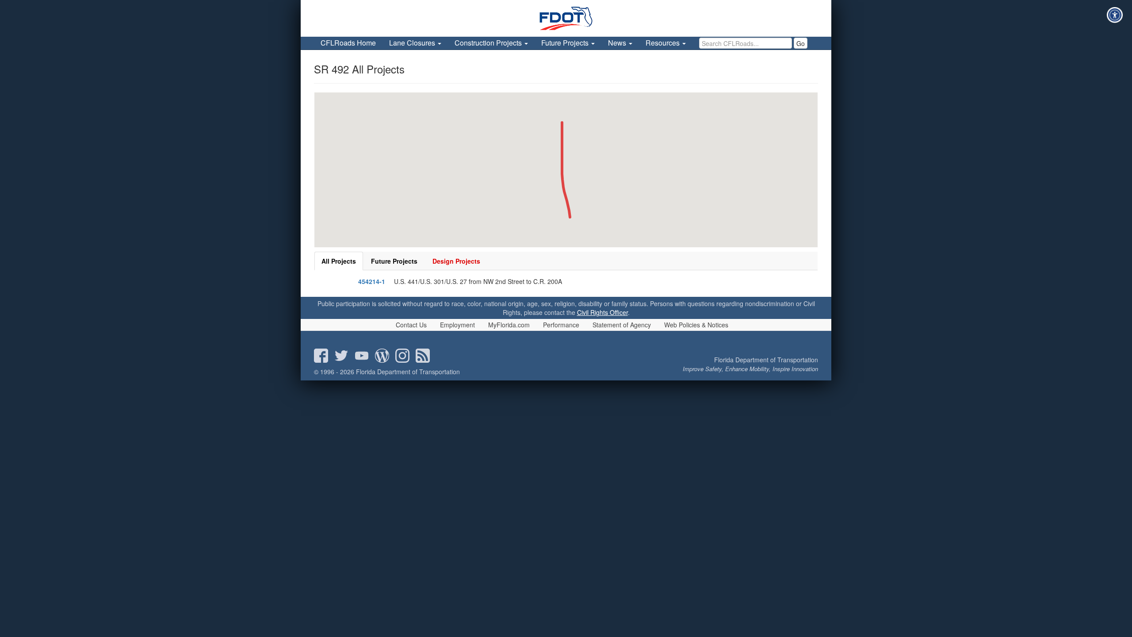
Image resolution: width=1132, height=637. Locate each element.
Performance (561, 324)
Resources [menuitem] (663, 43)
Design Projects (456, 261)
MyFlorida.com (509, 324)
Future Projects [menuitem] (565, 43)
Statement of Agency (622, 324)
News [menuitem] (618, 43)
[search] (745, 43)
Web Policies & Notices (696, 324)
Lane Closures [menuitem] (413, 43)
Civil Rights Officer (602, 312)
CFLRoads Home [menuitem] (348, 43)
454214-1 (371, 281)
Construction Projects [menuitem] (489, 43)
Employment (457, 324)
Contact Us (411, 324)
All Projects (338, 261)
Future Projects (394, 261)
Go (800, 43)
